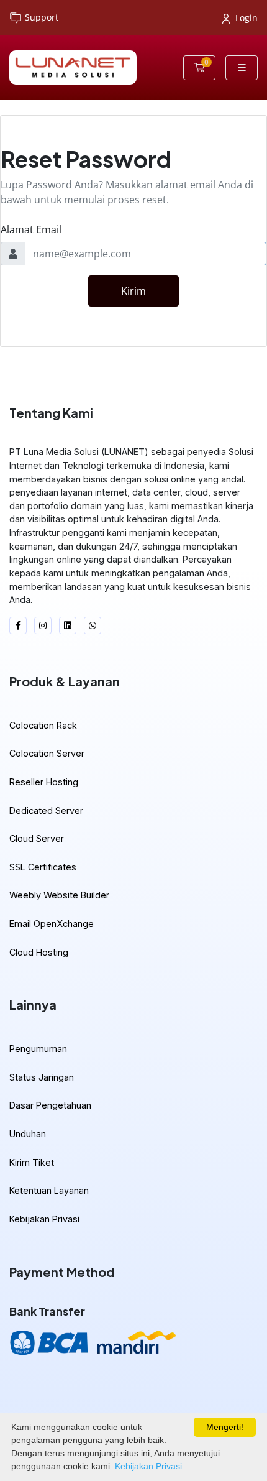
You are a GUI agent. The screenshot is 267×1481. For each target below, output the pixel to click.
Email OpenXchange (51, 923)
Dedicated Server (46, 810)
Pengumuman (38, 1048)
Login (246, 18)
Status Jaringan (41, 1077)
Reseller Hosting (43, 782)
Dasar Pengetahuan (50, 1105)
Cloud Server (36, 838)
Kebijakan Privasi (44, 1219)
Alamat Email (31, 229)
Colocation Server (46, 753)
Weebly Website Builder (59, 895)
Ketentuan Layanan (49, 1190)
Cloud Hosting (38, 952)
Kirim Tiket (31, 1162)
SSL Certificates (42, 867)
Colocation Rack (43, 725)
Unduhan (27, 1133)
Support (41, 17)
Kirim (133, 291)
